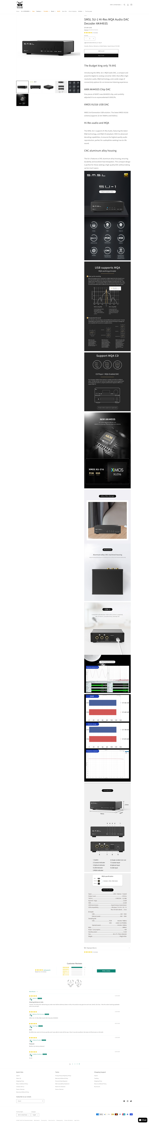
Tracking (96, 1078)
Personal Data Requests (61, 1081)
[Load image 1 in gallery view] (22, 87)
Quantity (86, 35)
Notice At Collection (60, 1086)
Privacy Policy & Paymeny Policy (63, 1075)
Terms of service (51, 1120)
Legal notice (76, 1120)
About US (18, 1078)
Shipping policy (59, 1120)
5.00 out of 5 (46, 970)
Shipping (86, 29)
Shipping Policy (20, 1081)
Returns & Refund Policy (100, 1084)
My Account (97, 1086)
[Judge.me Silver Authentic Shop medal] (71, 983)
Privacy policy (44, 1120)
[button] (25, 11)
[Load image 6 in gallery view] (22, 100)
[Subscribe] (42, 1101)
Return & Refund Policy (22, 1084)
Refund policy (37, 1120)
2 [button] (72, 1064)
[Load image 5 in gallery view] (74, 87)
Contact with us (20, 1086)
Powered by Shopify (29, 1120)
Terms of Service (20, 1089)
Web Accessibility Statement (62, 1084)
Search (18, 1075)
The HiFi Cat (21, 1120)
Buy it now (101, 55)
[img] (33, 996)
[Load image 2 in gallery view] (35, 87)
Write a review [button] (106, 971)
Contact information (68, 1120)
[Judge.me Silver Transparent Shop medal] (78, 983)
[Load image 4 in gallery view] (61, 87)
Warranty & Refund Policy (22, 1092)
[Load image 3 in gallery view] (48, 87)
